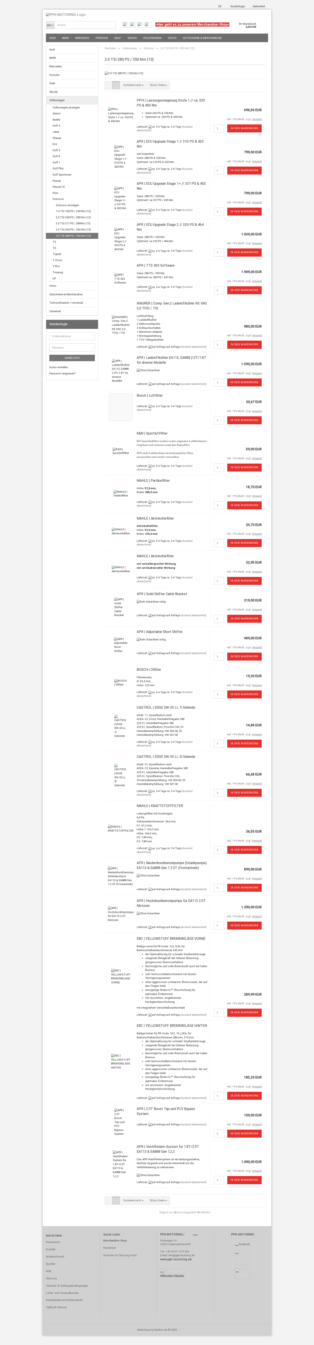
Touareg (58, 272)
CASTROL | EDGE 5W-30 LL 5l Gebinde (166, 757)
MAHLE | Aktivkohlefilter (155, 518)
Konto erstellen (58, 367)
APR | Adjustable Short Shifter (160, 632)
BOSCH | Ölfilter (149, 670)
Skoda (132, 38)
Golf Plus (58, 168)
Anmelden (72, 357)
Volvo (172, 38)
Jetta (56, 131)
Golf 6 (56, 156)
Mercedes (82, 38)
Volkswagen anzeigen (66, 107)
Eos (55, 144)
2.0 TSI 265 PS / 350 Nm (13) (73, 229)
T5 (54, 241)
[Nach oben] (302, 1339)
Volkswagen (152, 38)
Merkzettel (258, 6)
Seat (117, 38)
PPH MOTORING (171, 1234)
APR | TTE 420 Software (156, 265)
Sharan (57, 138)
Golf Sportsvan (62, 174)
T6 (54, 248)
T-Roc (56, 266)
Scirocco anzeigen (67, 205)
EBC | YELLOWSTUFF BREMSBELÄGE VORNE (171, 939)
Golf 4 (56, 125)
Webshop (143, 1329)
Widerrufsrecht (55, 1256)
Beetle (56, 119)
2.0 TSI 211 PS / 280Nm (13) (73, 223)
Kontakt (51, 1249)
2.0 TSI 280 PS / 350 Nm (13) (73, 235)
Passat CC (59, 186)
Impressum (53, 1242)
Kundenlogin (237, 6)
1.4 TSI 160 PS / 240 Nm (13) (73, 211)
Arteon (57, 113)
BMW (65, 38)
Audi (53, 38)
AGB (48, 1271)
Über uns (51, 1278)
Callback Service (56, 1307)
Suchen (50, 1263)
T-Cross (57, 260)
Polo (55, 193)
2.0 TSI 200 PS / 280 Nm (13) (73, 217)
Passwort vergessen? (62, 373)
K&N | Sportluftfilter (152, 433)
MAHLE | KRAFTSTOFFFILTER (160, 806)
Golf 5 (56, 150)
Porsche (102, 38)
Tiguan (57, 254)
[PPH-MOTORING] (157, 13)
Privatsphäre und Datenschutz (64, 1300)
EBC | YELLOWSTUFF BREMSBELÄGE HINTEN (172, 1026)
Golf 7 (56, 162)
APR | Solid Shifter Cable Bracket (162, 594)
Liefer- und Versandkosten (62, 1293)
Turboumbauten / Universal (66, 302)
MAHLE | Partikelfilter (153, 481)
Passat (57, 180)
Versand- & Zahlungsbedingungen (67, 1285)
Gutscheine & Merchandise (202, 38)
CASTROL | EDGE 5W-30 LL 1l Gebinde (166, 707)
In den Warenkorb (244, 128)
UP (54, 278)
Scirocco (58, 199)
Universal (55, 311)
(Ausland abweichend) (193, 346)
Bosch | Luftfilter (150, 395)
